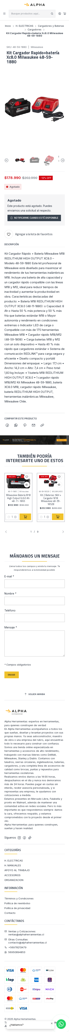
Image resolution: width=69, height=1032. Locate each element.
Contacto (10, 912)
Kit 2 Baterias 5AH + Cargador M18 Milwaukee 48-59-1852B (50, 499)
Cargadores (34, 29)
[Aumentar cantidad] (15, 517)
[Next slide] (62, 160)
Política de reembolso (17, 903)
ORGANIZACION (13, 879)
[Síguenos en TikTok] (30, 838)
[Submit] (52, 14)
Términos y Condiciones (19, 898)
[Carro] (64, 13)
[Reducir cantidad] (9, 517)
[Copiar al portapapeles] (42, 425)
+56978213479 (17, 947)
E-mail (9, 576)
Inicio (8, 26)
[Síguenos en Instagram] (19, 838)
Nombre (10, 593)
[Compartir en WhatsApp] (16, 425)
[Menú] (4, 13)
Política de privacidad (17, 908)
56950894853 (16, 952)
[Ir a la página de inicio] (34, 5)
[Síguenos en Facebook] (24, 838)
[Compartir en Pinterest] (25, 425)
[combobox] (32, 14)
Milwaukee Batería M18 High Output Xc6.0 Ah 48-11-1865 (18, 498)
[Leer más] (34, 440)
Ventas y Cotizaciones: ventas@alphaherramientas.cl (26, 933)
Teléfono (10, 610)
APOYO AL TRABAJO (17, 870)
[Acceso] (60, 13)
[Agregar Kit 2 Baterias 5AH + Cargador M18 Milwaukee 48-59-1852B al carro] (57, 516)
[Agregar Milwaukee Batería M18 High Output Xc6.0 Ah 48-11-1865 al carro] (25, 516)
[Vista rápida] (27, 485)
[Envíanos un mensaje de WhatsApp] (61, 1024)
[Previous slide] (7, 160)
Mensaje (10, 627)
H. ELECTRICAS (24, 26)
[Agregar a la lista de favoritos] (27, 477)
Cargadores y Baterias (51, 26)
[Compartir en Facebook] (7, 425)
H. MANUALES (12, 865)
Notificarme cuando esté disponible (36, 218)
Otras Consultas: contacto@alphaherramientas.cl (27, 941)
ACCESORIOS (12, 875)
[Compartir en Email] (33, 425)
